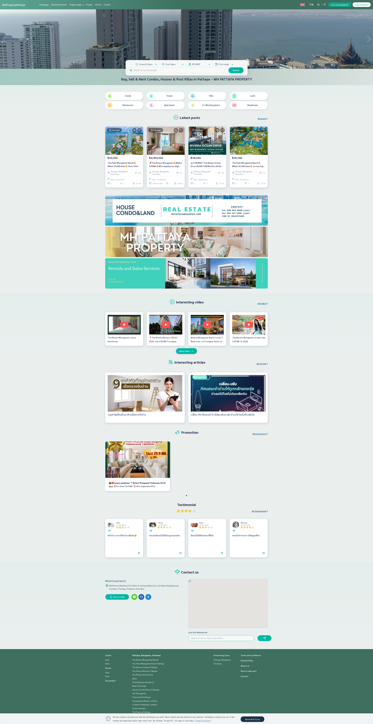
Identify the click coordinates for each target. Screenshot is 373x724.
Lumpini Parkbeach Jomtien (144, 704)
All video (262, 303)
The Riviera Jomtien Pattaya (144, 667)
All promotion (259, 433)
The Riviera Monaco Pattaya (144, 671)
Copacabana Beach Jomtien (144, 701)
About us (245, 665)
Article (98, 4)
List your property (339, 4)
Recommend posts (59, 4)
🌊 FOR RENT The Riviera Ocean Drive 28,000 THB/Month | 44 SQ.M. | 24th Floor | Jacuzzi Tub (207, 164)
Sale (107, 659)
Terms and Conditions (251, 655)
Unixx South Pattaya (141, 697)
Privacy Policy (247, 660)
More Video (184, 351)
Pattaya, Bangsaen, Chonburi (146, 655)
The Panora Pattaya (141, 712)
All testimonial (259, 511)
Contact (107, 4)
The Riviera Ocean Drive (142, 674)
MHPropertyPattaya (13, 4)
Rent (107, 663)
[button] (369, 39)
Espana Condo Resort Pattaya (145, 689)
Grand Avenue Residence (143, 682)
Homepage (43, 4)
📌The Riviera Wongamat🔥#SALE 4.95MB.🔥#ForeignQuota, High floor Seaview (165, 164)
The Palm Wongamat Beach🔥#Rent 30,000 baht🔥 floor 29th (123, 164)
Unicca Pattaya (139, 708)
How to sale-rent (249, 671)
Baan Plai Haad (139, 686)
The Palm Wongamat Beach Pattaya (148, 663)
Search (236, 70)
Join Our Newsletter (197, 632)
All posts (262, 118)
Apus (134, 678)
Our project (110, 680)
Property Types (76, 4)
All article (261, 363)
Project (89, 4)
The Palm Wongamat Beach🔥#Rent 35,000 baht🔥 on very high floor (248, 164)
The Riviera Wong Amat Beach (145, 659)
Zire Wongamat (139, 693)
